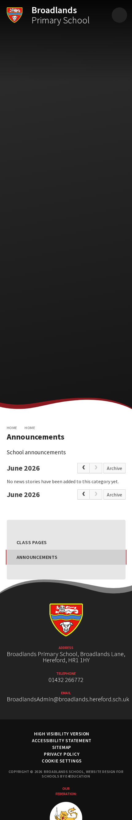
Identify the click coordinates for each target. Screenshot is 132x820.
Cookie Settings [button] (62, 761)
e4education (77, 776)
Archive (114, 468)
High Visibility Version (61, 734)
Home (12, 427)
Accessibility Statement (61, 740)
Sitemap (61, 747)
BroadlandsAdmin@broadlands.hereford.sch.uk (68, 699)
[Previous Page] (83, 468)
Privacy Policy (62, 754)
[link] (96, 468)
